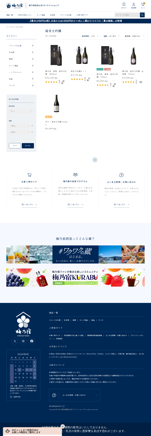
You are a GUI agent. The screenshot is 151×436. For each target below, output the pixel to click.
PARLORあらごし (25, 15)
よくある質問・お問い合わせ (116, 335)
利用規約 (59, 338)
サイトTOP (9, 27)
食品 (93, 320)
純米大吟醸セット (79, 71)
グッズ (101, 320)
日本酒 (52, 15)
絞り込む (28, 145)
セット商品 (41, 15)
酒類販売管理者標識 (94, 335)
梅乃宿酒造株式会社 (55, 406)
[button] (32, 431)
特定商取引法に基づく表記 (74, 335)
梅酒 (74, 320)
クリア (15, 145)
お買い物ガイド (82, 15)
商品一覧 (9, 15)
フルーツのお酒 (66, 15)
